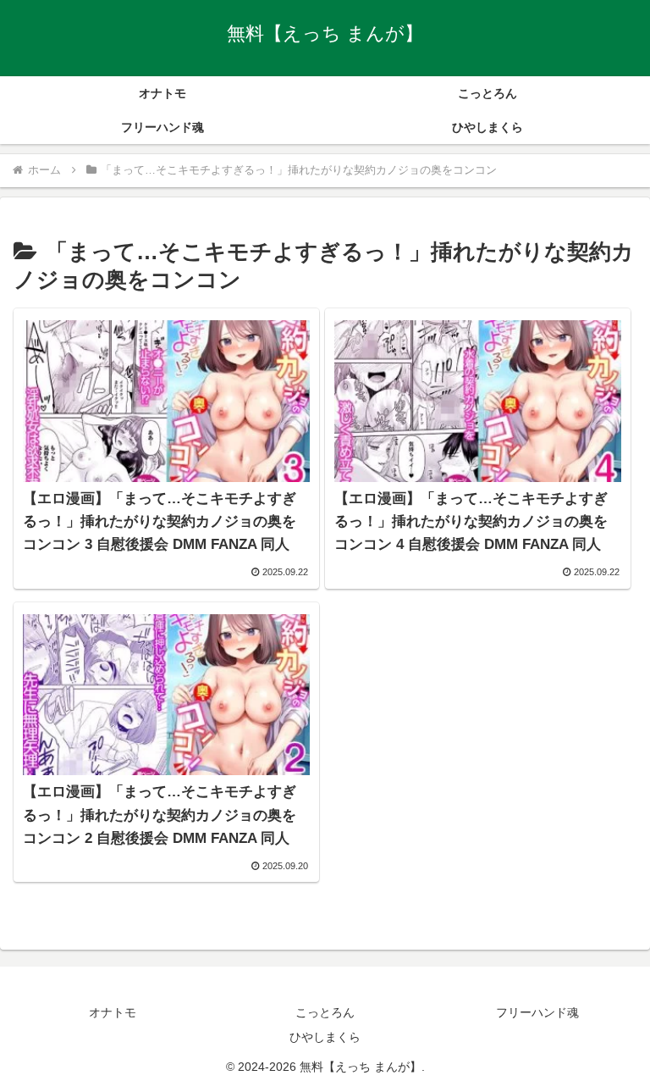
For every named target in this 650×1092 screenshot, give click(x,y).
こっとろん (325, 1012)
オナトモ (112, 1012)
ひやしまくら (325, 1037)
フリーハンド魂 (537, 1012)
